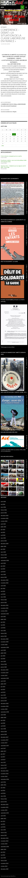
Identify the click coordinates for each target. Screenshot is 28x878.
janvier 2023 (4, 577)
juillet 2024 (3, 546)
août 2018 (3, 714)
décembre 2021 (4, 605)
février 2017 (4, 765)
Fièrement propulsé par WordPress (8, 876)
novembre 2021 (4, 608)
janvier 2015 (4, 835)
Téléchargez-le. (26, 362)
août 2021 (3, 616)
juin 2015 (3, 821)
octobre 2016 (4, 776)
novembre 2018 (4, 706)
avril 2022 (3, 594)
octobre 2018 (4, 709)
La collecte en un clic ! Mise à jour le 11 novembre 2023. (26, 198)
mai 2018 (3, 723)
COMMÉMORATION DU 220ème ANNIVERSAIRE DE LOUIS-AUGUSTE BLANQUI (13, 104)
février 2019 (4, 698)
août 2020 (3, 650)
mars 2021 (3, 630)
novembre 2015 (4, 807)
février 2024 (4, 554)
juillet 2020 (3, 653)
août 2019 (3, 681)
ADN (2, 7)
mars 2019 (3, 695)
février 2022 (4, 599)
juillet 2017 (3, 751)
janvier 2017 (4, 768)
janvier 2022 (4, 602)
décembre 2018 (4, 703)
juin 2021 (3, 622)
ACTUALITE (3, 27)
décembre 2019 (4, 669)
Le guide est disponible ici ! (26, 273)
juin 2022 (3, 588)
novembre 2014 (4, 841)
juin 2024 (3, 549)
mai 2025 (3, 532)
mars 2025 (3, 538)
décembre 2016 (4, 770)
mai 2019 (3, 689)
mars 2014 (3, 857)
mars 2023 (3, 574)
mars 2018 (3, 728)
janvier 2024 (4, 557)
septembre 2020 (5, 647)
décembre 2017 (4, 737)
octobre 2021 (4, 611)
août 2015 (3, 815)
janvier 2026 (4, 512)
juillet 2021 (3, 619)
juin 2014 (3, 852)
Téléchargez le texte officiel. (8, 347)
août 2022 (3, 585)
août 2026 (3, 501)
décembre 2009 (4, 869)
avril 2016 (3, 793)
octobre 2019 (4, 675)
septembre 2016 (5, 779)
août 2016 (3, 782)
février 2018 (4, 731)
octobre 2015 (4, 810)
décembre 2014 (4, 838)
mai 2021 (3, 625)
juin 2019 (3, 686)
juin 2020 (3, 655)
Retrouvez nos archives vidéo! (26, 469)
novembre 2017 (4, 740)
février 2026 (4, 510)
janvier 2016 (4, 801)
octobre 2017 (4, 742)
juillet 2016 (3, 785)
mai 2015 (3, 824)
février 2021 (4, 633)
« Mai (2, 145)
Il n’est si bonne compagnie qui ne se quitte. (11, 156)
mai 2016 (3, 790)
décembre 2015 (4, 804)
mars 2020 (3, 661)
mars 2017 (3, 762)
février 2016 (4, 799)
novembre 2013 (4, 863)
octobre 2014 (4, 843)
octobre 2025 (4, 521)
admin (8, 43)
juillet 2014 (3, 849)
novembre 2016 (4, 773)
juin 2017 (3, 754)
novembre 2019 (4, 672)
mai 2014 (3, 855)
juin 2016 (3, 787)
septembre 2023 (5, 560)
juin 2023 (3, 566)
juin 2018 (3, 720)
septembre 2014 (5, 846)
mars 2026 (3, 507)
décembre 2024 (4, 543)
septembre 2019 (5, 678)
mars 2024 (3, 552)
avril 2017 (3, 759)
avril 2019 (3, 692)
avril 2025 (3, 535)
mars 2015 (3, 829)
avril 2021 (3, 627)
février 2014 (4, 860)
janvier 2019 (4, 700)
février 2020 (4, 664)
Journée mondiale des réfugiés (8, 110)
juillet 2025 (3, 526)
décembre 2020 (4, 639)
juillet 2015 (3, 818)
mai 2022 (3, 591)
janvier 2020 (4, 667)
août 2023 (3, 563)
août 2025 (3, 524)
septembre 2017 (5, 745)
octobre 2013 (4, 866)
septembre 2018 (5, 712)
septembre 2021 (5, 613)
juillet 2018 (3, 717)
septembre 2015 (5, 813)
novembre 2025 (4, 518)
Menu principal (26, 7)
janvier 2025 (4, 540)
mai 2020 (3, 658)
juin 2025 (3, 529)
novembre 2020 (4, 641)
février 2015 (4, 832)
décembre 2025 (4, 515)
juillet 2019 (3, 684)
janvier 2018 (4, 734)
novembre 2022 (4, 583)
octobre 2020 (4, 644)
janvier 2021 (4, 636)
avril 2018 (3, 726)
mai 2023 (3, 568)
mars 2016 (3, 796)
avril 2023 (3, 571)
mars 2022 (3, 597)
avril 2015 (3, 827)
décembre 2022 (4, 580)
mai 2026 (3, 504)
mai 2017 (3, 756)
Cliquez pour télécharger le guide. (26, 234)
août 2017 (3, 748)
